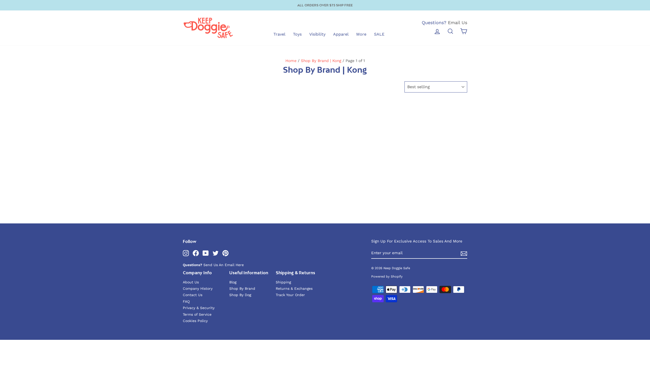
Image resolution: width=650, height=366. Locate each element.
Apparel (341, 34)
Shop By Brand (242, 288)
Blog (232, 282)
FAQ (186, 301)
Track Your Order (290, 295)
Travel (279, 34)
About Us (191, 282)
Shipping (283, 282)
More (361, 34)
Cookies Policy (195, 321)
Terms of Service (197, 314)
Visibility (317, 34)
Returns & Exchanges (294, 288)
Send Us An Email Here (223, 265)
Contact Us (192, 295)
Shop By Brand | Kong (321, 60)
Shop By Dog (240, 295)
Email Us (457, 22)
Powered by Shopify (387, 276)
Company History (198, 288)
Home (291, 60)
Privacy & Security (199, 308)
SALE (379, 34)
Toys (297, 34)
